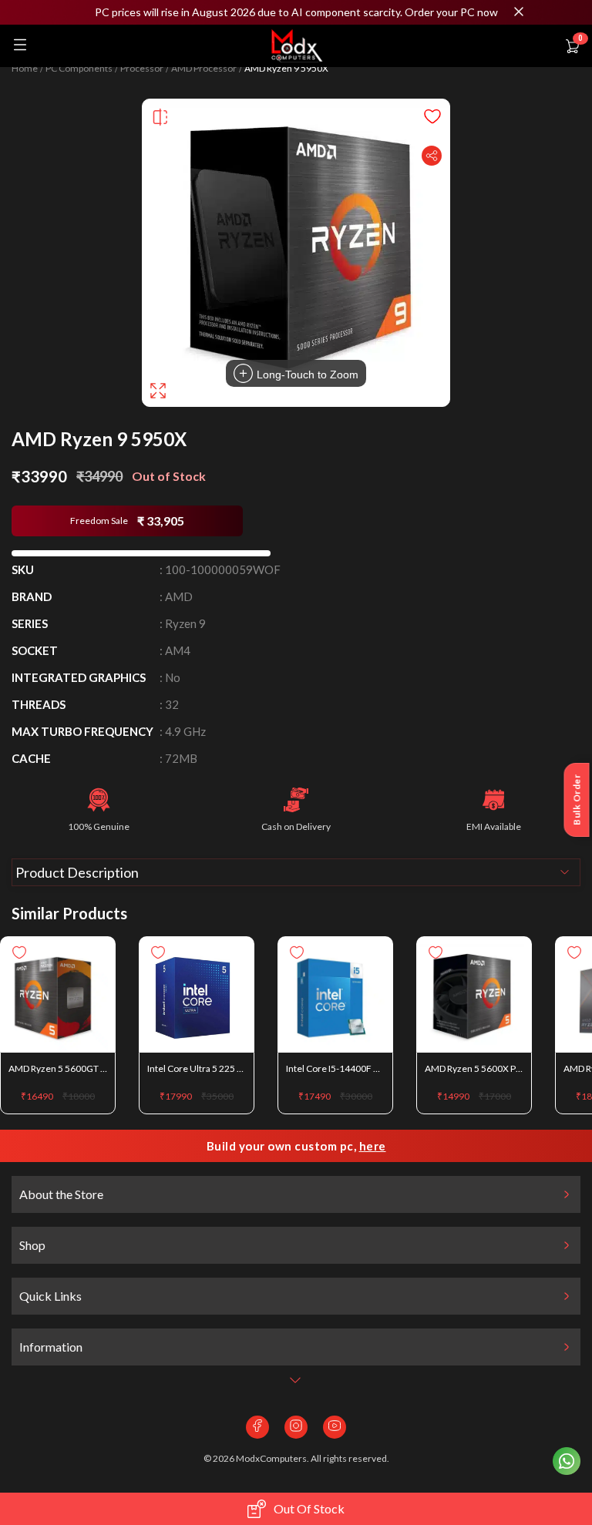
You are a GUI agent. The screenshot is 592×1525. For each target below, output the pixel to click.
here (372, 1146)
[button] (296, 12)
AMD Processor (204, 68)
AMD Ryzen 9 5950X (286, 68)
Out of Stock (309, 1508)
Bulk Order (577, 799)
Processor (141, 68)
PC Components (79, 68)
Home (25, 68)
